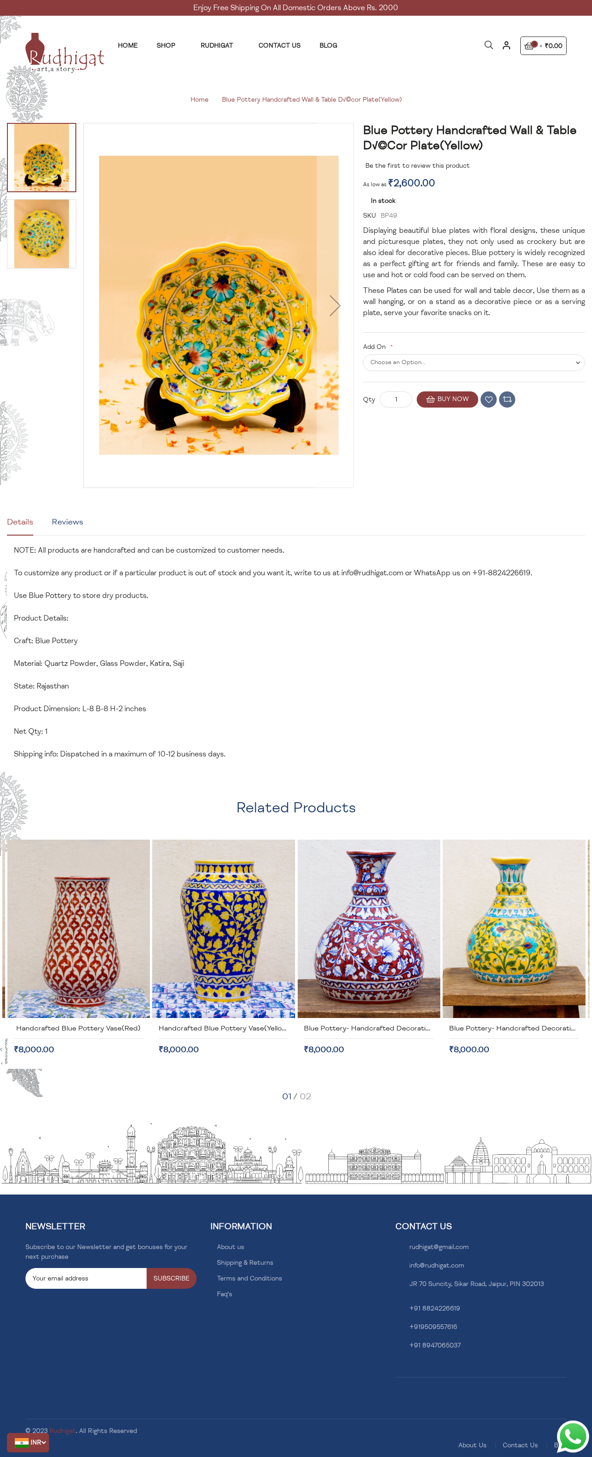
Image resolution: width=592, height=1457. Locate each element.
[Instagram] (412, 1367)
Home (200, 100)
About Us (472, 1445)
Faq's (224, 1294)
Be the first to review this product (417, 166)
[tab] (20, 525)
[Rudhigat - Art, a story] (64, 53)
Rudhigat (62, 1431)
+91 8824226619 (434, 1308)
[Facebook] (398, 1367)
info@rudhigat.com (372, 573)
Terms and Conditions (249, 1278)
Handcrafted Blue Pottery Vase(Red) (78, 1028)
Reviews (67, 522)
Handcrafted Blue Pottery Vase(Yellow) (224, 1028)
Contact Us (520, 1445)
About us (230, 1247)
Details (20, 522)
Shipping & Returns (245, 1263)
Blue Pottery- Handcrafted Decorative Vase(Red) (387, 1028)
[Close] (506, 49)
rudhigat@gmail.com (439, 1247)
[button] (28, 1442)
